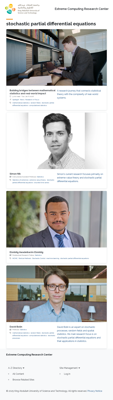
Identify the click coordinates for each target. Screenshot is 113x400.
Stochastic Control (38, 258)
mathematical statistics (21, 103)
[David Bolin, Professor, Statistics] (56, 294)
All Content (18, 374)
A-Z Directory (15, 368)
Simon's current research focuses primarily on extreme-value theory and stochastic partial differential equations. (80, 177)
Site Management (69, 368)
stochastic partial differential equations (74, 258)
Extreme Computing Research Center (82, 9)
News (22, 100)
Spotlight (15, 100)
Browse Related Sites (23, 379)
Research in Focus (32, 100)
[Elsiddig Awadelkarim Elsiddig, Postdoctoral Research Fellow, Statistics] (56, 219)
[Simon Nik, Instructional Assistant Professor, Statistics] (56, 141)
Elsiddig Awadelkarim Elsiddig (26, 252)
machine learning (52, 258)
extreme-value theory (37, 180)
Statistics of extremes (20, 180)
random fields (36, 103)
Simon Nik (15, 174)
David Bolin (16, 326)
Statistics (40, 177)
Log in (67, 374)
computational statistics (38, 105)
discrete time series (41, 183)
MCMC (15, 258)
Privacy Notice (94, 391)
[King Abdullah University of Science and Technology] (22, 9)
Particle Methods (25, 258)
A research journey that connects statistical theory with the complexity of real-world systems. (79, 94)
